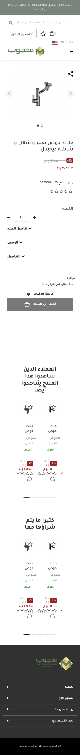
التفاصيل (13, 256)
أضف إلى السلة (44, 304)
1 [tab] (26, 497)
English (65, 43)
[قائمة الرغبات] (30, 407)
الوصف (12, 242)
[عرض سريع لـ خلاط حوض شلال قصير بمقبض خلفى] (29, 479)
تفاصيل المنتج (17, 228)
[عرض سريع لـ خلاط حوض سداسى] (53, 479)
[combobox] (40, 23)
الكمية (67, 209)
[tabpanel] (28, 444)
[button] (9, 93)
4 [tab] (46, 497)
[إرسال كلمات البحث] (11, 23)
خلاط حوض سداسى (50, 431)
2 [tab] (33, 497)
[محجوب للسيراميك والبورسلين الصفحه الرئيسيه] (26, 51)
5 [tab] (53, 497)
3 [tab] (40, 497)
